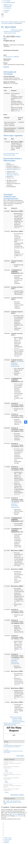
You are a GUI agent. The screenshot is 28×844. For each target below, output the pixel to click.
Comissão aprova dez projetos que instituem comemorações (13, 751)
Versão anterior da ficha (10, 33)
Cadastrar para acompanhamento (12, 31)
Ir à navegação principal (9, 2)
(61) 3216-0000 (19, 816)
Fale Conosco (7, 8)
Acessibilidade (7, 6)
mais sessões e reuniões (17, 795)
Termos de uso (8, 839)
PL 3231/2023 (8, 27)
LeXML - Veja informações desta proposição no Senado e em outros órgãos (13, 802)
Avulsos (8, 163)
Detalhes (6, 771)
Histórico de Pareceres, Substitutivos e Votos (12, 174)
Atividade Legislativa (14, 22)
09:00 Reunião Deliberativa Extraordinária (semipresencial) (15, 505)
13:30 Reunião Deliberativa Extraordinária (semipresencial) (17, 364)
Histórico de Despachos (12, 169)
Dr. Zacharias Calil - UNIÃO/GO (11, 56)
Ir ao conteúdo (6, 1)
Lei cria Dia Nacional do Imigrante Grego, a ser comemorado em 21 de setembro (13, 746)
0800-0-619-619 (14, 814)
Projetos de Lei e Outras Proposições (13, 22)
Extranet (6, 842)
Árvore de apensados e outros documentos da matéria (11, 154)
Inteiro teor (17, 110)
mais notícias (20, 756)
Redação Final (10, 178)
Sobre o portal (7, 838)
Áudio (6, 769)
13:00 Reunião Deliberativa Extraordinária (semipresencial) (15, 661)
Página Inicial (4, 22)
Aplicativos (6, 841)
